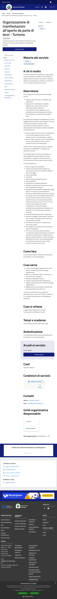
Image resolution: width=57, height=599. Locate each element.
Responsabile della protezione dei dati (33, 580)
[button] (28, 596)
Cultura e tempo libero (18, 13)
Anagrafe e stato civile (20, 521)
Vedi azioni (48, 22)
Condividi (41, 22)
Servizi (8, 13)
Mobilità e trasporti (19, 529)
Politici (2, 530)
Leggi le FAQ (18, 555)
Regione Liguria (6, 2)
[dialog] (28, 590)
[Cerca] (54, 7)
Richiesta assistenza (20, 557)
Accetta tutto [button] (22, 593)
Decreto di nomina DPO (35, 576)
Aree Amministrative (6, 522)
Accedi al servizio (19, 49)
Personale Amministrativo (5, 534)
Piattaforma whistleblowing (32, 559)
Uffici (2, 525)
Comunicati (45, 522)
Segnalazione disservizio (18, 551)
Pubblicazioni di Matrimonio (33, 554)
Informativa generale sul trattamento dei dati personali (35, 572)
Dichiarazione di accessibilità (33, 563)
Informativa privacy (34, 567)
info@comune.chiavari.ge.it (8, 561)
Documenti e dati (5, 538)
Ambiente (31, 524)
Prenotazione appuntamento (18, 546)
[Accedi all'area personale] (51, 2)
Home (3, 13)
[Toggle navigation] (3, 7)
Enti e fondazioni (5, 527)
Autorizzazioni (32, 532)
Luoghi (44, 532)
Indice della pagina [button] (8, 55)
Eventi (44, 535)
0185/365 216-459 (34, 400)
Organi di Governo (5, 520)
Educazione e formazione (32, 521)
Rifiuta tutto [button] (34, 593)
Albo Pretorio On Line (34, 550)
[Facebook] (41, 7)
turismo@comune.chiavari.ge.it (35, 403)
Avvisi (44, 525)
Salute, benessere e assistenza (34, 528)
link (42, 590)
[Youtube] (45, 7)
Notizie (44, 520)
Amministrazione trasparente (33, 546)
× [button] (55, 582)
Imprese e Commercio (20, 526)
